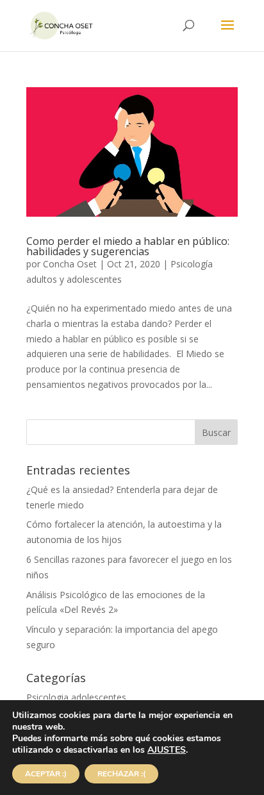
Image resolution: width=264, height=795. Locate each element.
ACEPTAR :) (46, 774)
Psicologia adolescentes (76, 697)
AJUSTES (166, 750)
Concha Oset (70, 264)
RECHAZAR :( (121, 774)
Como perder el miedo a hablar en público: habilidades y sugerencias (127, 246)
